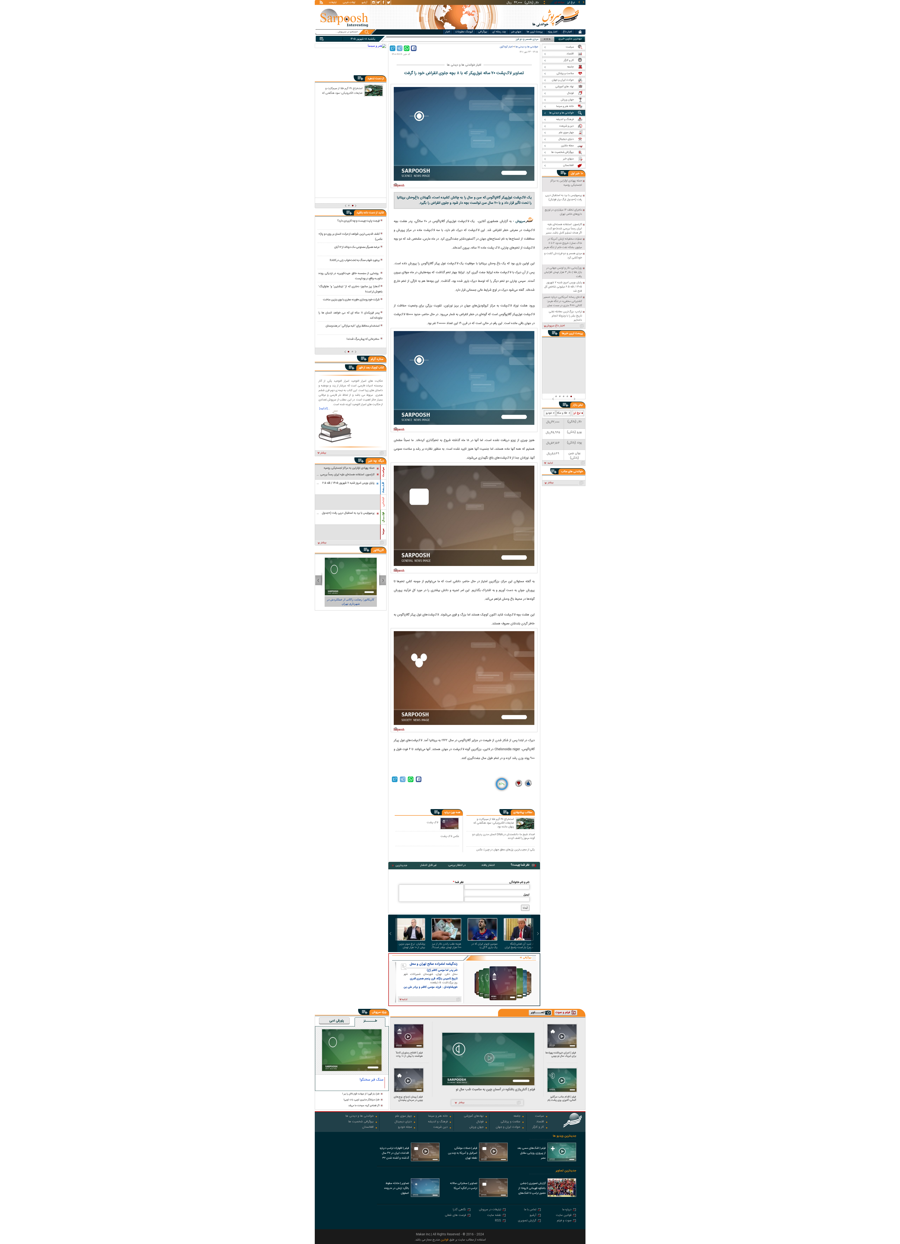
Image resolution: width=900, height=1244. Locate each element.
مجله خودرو (405, 1127)
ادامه (550, 463)
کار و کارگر (538, 1127)
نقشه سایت (494, 1215)
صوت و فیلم (564, 1220)
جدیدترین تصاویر (566, 1170)
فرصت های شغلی (455, 1215)
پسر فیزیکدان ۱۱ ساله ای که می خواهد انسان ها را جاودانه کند (350, 315)
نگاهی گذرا (459, 1209)
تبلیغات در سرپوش (490, 1209)
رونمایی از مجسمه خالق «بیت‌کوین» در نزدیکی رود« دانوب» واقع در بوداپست (350, 276)
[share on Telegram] (399, 48)
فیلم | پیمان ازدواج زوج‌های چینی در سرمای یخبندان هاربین (408, 1098)
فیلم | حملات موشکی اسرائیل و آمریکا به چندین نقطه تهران (462, 1153)
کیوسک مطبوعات (464, 32)
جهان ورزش (476, 1127)
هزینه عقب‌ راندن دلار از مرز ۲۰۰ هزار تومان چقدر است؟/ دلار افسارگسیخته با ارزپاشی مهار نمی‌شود (446, 945)
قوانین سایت (563, 1215)
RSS (498, 1220)
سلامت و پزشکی (510, 1121)
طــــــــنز (370, 1021)
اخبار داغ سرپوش (555, 325)
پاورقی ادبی (336, 1021)
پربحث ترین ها (535, 32)
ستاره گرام (377, 359)
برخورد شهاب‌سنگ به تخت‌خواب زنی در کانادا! (355, 260)
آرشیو (364, 3)
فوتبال (480, 1121)
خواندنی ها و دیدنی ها (526, 47)
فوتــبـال (383, 517)
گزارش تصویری (527, 1220)
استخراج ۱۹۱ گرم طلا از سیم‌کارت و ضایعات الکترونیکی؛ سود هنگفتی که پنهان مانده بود (493, 822)
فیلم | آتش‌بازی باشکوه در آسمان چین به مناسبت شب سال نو (495, 1090)
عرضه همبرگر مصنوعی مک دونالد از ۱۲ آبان (357, 247)
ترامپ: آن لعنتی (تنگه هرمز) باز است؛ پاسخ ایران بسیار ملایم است (519, 945)
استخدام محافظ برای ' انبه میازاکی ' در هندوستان (353, 326)
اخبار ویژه (552, 32)
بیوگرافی (482, 32)
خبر (577, 173)
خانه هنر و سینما (438, 1116)
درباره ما (566, 1209)
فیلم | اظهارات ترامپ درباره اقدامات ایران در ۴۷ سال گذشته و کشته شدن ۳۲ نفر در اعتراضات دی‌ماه (394, 1153)
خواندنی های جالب (572, 471)
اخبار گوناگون (506, 47)
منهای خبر (516, 32)
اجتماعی (383, 502)
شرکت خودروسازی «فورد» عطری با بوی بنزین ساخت (351, 299)
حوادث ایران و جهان (508, 1127)
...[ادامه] (324, 408)
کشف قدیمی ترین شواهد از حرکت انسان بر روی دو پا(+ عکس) (350, 236)
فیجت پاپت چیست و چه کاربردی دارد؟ (358, 221)
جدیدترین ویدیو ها (564, 1136)
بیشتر (323, 453)
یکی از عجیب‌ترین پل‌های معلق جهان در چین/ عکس (505, 850)
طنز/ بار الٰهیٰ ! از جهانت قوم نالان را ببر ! (361, 1094)
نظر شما (458, 882)
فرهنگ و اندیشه (438, 1121)
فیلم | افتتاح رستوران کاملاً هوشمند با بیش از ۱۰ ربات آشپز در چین (409, 1054)
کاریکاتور (378, 550)
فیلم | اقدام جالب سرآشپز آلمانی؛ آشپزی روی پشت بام (562, 1098)
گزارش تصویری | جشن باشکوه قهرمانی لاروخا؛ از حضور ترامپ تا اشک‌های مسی (532, 1188)
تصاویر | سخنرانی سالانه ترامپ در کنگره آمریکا (463, 1186)
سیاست (539, 1116)
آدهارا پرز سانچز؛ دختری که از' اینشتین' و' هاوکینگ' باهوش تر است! (350, 289)
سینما (383, 531)
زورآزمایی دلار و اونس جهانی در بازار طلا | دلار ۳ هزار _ (508, 39)
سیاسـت (383, 472)
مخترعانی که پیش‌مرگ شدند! (363, 339)
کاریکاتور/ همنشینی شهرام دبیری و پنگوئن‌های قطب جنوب (350, 601)
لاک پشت (432, 822)
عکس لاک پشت (450, 836)
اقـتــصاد (383, 487)
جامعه (517, 1116)
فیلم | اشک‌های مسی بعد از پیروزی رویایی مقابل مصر (531, 1153)
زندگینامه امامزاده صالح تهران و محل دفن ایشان (434, 964)
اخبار (447, 32)
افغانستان (368, 1127)
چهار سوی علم (403, 1116)
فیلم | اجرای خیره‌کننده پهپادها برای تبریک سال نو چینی (560, 1054)
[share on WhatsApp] (406, 48)
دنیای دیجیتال (403, 1121)
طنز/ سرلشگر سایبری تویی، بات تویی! (362, 1100)
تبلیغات (333, 3)
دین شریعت (440, 1127)
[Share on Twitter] (392, 48)
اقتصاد (540, 1121)
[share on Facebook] (413, 48)
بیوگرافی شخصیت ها (361, 1121)
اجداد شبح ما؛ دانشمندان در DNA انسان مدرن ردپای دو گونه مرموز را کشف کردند (503, 836)
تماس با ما (530, 1209)
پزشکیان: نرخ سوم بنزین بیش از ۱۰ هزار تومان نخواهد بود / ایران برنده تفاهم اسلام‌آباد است (412, 945)
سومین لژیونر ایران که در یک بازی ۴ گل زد (484, 945)
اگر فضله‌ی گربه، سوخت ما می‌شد (364, 1106)
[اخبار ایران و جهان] (556, 28)
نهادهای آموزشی (474, 1116)
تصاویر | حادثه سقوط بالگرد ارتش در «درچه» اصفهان (396, 1188)
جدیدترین (401, 865)
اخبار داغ (567, 32)
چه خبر (372, 461)
